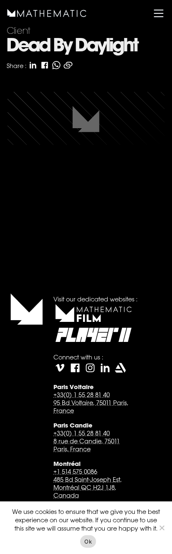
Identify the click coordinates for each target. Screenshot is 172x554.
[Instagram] (90, 367)
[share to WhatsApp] (56, 65)
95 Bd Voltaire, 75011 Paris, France (90, 407)
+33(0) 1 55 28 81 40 (81, 395)
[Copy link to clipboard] (68, 65)
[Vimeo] (60, 367)
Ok (88, 541)
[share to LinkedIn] (33, 65)
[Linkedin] (105, 367)
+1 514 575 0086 (75, 472)
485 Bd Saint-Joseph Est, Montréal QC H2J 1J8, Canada (87, 487)
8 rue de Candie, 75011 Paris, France (86, 445)
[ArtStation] (120, 367)
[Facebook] (75, 367)
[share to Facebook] (45, 65)
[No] (161, 528)
